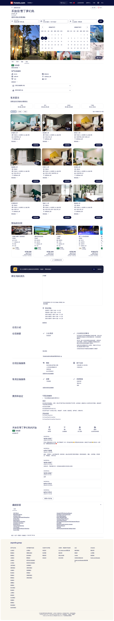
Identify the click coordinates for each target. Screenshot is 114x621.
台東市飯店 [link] (12, 565)
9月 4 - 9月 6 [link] (92, 107)
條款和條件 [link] (77, 550)
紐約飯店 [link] (12, 595)
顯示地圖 (45, 303)
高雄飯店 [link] (12, 552)
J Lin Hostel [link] (16, 527)
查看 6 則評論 (14, 67)
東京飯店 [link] (12, 572)
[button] (48, 34)
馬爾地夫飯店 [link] (29, 552)
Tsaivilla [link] (59, 527)
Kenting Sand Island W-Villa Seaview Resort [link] (68, 521)
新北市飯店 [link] (12, 587)
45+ (100, 57)
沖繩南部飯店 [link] (29, 575)
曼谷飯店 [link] (12, 590)
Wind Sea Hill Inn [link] (17, 514)
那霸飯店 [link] (12, 602)
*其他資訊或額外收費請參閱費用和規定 (51, 356)
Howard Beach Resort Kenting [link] (21, 528)
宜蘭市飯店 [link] (12, 567)
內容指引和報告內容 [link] (79, 557)
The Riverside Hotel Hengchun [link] (21, 517)
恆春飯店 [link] (24, 535)
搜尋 (100, 21)
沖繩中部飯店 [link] (29, 567)
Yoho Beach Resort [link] (62, 520)
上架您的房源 (80, 2)
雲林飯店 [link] (28, 572)
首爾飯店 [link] (12, 582)
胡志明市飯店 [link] (13, 607)
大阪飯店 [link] (12, 557)
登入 (102, 2)
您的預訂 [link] (44, 550)
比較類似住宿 (58, 260)
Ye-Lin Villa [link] (16, 530)
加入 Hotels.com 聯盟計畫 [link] (64, 550)
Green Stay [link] (16, 518)
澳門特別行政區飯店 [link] (31, 560)
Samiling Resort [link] (61, 525)
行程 (94, 2)
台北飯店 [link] (12, 550)
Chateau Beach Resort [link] (62, 518)
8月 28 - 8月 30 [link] (69, 107)
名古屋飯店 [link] (12, 597)
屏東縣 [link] (19, 535)
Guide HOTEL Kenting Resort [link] (64, 513)
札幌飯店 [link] (12, 600)
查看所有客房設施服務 (48, 387)
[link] (100, 7)
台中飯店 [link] (12, 562)
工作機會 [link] (92, 552)
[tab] (14, 509)
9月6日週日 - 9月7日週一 (50, 22)
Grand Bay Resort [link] (61, 516)
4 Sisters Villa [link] (16, 516)
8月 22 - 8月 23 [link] (21, 107)
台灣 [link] (16, 535)
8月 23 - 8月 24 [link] (45, 107)
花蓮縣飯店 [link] (29, 570)
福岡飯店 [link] (12, 585)
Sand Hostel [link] (16, 520)
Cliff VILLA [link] (16, 513)
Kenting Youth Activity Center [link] (65, 524)
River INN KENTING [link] (62, 517)
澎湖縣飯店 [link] (29, 565)
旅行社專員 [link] (61, 557)
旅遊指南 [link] (92, 555)
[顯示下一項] (102, 241)
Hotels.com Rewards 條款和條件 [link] (81, 561)
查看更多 (44, 322)
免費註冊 (99, 269)
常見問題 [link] (44, 552)
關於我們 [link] (92, 550)
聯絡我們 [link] (44, 555)
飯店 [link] (12, 535)
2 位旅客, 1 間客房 (77, 22)
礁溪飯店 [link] (12, 555)
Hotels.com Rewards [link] (95, 557)
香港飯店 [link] (12, 575)
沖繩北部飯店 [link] (29, 577)
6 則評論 (14, 433)
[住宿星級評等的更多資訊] (16, 13)
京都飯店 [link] (12, 570)
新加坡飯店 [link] (12, 605)
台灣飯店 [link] (28, 550)
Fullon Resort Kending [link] (19, 521)
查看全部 (13, 82)
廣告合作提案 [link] (61, 555)
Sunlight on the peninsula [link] (63, 514)
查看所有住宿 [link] (17, 7)
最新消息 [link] (60, 552)
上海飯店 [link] (12, 592)
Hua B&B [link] (59, 523)
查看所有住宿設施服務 (48, 373)
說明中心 (88, 2)
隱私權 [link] (76, 552)
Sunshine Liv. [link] (16, 524)
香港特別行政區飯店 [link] (31, 562)
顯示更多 (45, 351)
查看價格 (35, 145)
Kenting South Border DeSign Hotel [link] (66, 528)
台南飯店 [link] (12, 560)
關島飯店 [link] (28, 557)
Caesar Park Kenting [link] (18, 525)
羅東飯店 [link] (12, 577)
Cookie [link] (76, 555)
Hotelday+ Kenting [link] (18, 523)
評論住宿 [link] (44, 557)
